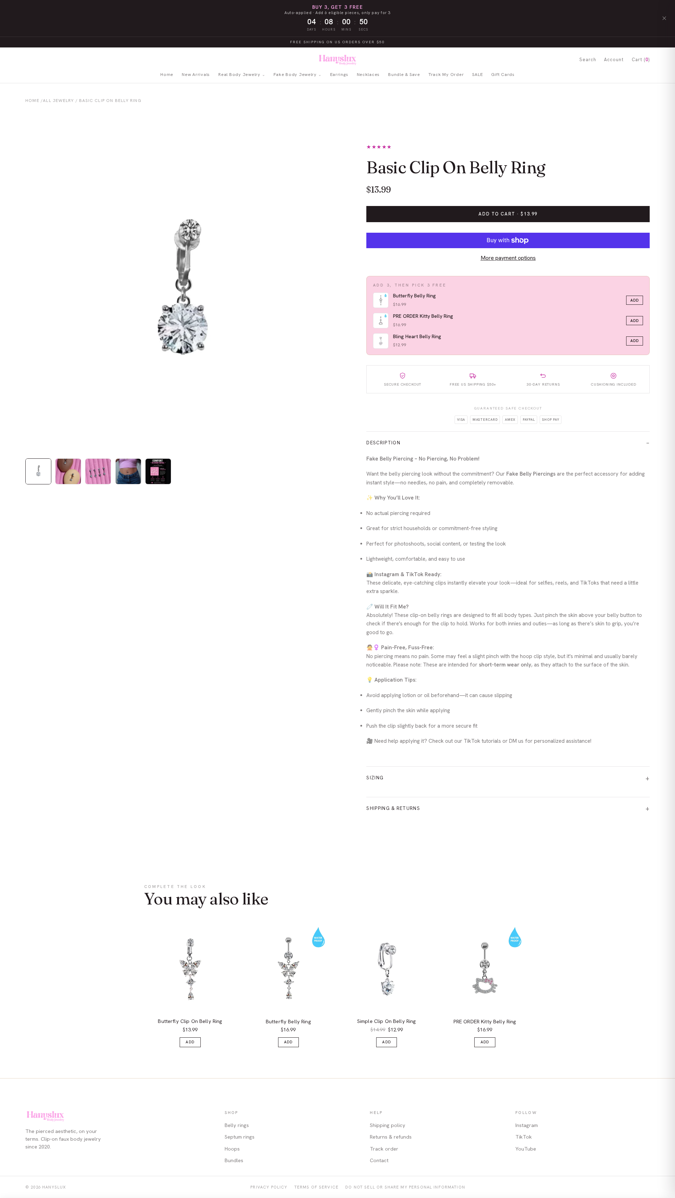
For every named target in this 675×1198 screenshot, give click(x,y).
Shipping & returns (393, 808)
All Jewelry (58, 100)
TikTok (523, 1137)
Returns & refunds (391, 1137)
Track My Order (446, 74)
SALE (477, 74)
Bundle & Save (404, 74)
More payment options (508, 258)
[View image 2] (68, 471)
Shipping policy (387, 1125)
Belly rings (237, 1125)
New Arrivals (196, 74)
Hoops (232, 1149)
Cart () (641, 60)
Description (383, 443)
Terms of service (316, 1187)
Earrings (339, 74)
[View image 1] (38, 471)
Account (614, 60)
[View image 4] (128, 471)
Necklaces (368, 74)
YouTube (525, 1149)
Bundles (234, 1160)
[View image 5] (158, 471)
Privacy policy (268, 1187)
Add (634, 300)
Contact (379, 1160)
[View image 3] (98, 471)
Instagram (526, 1125)
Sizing (375, 778)
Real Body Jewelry (239, 74)
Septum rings (240, 1137)
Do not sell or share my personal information (405, 1187)
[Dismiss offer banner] (664, 18)
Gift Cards (503, 74)
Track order (384, 1149)
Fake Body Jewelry (295, 74)
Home (166, 74)
